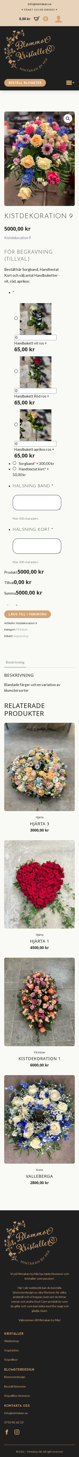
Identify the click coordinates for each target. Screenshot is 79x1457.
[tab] (15, 662)
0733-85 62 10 (13, 1422)
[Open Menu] (70, 83)
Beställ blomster (15, 1386)
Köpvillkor (11, 1359)
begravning (21, 636)
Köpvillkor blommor (17, 1395)
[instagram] (16, 1432)
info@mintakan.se (16, 1413)
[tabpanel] (39, 683)
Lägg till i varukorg (28, 614)
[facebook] (6, 1432)
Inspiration (11, 1350)
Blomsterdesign (14, 1377)
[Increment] (16, 605)
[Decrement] (7, 605)
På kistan (22, 629)
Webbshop (11, 1341)
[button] (67, 118)
